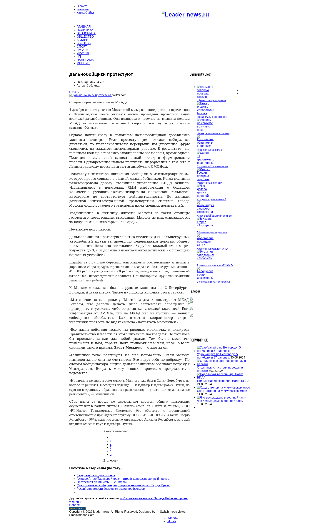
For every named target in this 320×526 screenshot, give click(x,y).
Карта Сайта (85, 12)
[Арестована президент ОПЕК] (205, 244)
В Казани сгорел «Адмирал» (212, 232)
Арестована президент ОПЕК (212, 249)
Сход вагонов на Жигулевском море (222, 390)
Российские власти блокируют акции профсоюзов (111, 488)
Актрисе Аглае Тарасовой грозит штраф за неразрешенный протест (123, 478)
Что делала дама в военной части (220, 400)
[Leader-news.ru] (185, 14)
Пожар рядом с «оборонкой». (212, 117)
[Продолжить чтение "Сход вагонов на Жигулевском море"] (223, 387)
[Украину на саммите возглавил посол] (205, 129)
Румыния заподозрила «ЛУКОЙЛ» (215, 265)
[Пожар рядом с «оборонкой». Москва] (206, 113)
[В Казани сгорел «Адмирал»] (205, 225)
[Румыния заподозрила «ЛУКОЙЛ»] (206, 258)
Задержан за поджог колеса (96, 475)
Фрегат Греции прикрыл (209, 183)
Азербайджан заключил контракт (214, 216)
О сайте (82, 6)
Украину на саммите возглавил (213, 133)
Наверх (74, 505)
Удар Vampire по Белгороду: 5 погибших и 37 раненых (217, 356)
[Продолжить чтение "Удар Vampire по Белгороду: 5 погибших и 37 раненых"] (224, 350)
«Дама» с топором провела (211, 100)
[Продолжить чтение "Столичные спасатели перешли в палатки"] (224, 364)
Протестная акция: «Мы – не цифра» (102, 482)
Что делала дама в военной (211, 199)
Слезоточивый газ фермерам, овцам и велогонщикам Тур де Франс (123, 485)
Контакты (83, 9)
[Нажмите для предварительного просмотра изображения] (90, 95)
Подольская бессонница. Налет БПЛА (223, 380)
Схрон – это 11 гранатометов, (212, 166)
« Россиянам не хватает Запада (142, 498)
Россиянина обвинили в (209, 150)
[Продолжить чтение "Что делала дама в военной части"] (221, 397)
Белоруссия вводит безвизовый (214, 282)
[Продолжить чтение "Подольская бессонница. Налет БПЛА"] (224, 377)
